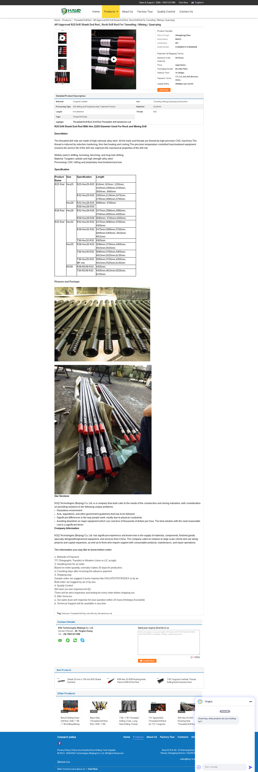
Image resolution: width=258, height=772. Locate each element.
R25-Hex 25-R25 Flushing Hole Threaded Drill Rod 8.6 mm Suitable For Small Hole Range (187, 724)
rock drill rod (91, 613)
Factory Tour (145, 11)
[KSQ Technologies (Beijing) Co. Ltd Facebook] (59, 743)
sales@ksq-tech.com (190, 759)
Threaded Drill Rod (82, 20)
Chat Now (183, 2)
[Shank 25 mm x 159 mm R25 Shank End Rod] (61, 680)
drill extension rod (104, 613)
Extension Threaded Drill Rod (73, 613)
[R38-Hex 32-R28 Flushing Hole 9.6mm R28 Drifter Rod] (111, 680)
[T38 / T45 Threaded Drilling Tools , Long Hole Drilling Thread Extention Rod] (129, 706)
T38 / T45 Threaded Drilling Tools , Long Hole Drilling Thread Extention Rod (129, 722)
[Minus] (250, 701)
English (198, 2)
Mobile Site (64, 762)
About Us (127, 11)
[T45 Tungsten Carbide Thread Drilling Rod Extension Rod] (161, 680)
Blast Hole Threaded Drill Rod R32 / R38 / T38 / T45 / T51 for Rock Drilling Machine (99, 724)
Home (96, 11)
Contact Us (186, 11)
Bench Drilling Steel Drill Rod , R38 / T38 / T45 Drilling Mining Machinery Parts (70, 722)
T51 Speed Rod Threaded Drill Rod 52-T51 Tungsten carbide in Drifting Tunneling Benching (158, 724)
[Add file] (199, 767)
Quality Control (166, 11)
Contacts (183, 737)
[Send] (250, 767)
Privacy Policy (63, 750)
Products (109, 11)
